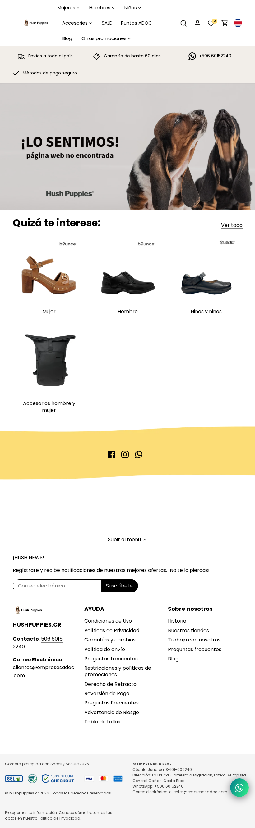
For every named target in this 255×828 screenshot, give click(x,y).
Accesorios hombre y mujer (49, 407)
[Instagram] (125, 454)
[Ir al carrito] (225, 23)
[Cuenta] (197, 23)
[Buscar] (184, 23)
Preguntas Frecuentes (111, 702)
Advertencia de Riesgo (111, 712)
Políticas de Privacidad (111, 630)
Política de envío (104, 649)
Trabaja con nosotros (194, 639)
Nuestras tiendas (188, 630)
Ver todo (232, 225)
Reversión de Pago (106, 693)
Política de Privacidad (59, 818)
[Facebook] (111, 454)
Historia (177, 620)
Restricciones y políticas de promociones (117, 671)
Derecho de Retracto (110, 684)
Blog (173, 658)
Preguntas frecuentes (111, 658)
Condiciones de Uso (108, 620)
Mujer (49, 311)
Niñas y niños (206, 311)
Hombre (128, 311)
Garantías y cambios (110, 639)
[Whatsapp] (138, 454)
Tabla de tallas (102, 721)
